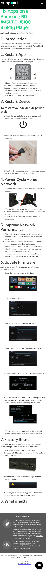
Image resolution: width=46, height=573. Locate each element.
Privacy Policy (24, 544)
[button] (42, 3)
